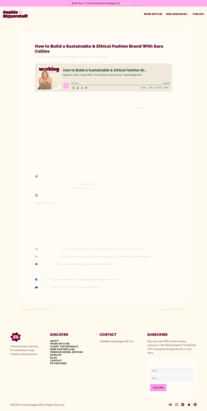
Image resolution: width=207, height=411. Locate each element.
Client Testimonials (64, 346)
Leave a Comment (45, 56)
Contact (56, 360)
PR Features (58, 363)
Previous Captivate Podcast (35, 309)
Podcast (198, 14)
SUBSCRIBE (158, 387)
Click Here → (128, 3)
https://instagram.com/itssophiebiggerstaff (75, 287)
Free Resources (176, 14)
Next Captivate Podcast (173, 309)
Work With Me (153, 14)
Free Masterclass (62, 349)
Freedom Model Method (66, 352)
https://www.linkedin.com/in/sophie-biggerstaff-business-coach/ (85, 279)
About (54, 340)
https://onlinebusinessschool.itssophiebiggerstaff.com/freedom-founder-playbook (106, 256)
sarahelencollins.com (89, 184)
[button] (177, 14)
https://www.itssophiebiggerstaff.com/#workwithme (84, 264)
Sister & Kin (140, 107)
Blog (53, 357)
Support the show (44, 203)
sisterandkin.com (80, 187)
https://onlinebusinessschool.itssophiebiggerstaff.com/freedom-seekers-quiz (104, 248)
